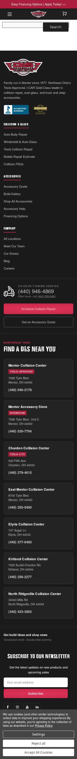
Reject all (38, 743)
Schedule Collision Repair (38, 309)
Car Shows (11, 253)
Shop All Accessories (18, 201)
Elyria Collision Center (26, 524)
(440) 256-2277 (20, 576)
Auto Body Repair (15, 134)
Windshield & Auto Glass (20, 141)
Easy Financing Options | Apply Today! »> (38, 4)
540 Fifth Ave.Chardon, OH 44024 (21, 463)
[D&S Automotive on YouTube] (27, 707)
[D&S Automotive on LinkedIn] (37, 707)
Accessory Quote (15, 186)
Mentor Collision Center (27, 365)
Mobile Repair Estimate (19, 156)
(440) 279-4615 (20, 472)
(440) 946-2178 (20, 389)
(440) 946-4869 (36, 291)
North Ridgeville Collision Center (34, 593)
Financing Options (16, 216)
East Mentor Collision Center (31, 489)
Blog (7, 261)
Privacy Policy (43, 725)
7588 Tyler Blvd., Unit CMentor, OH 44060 (23, 421)
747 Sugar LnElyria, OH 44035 (19, 532)
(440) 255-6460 (46, 296)
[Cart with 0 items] (64, 13)
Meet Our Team (14, 246)
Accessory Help (14, 208)
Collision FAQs (14, 164)
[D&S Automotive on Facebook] (7, 707)
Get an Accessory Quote (38, 322)
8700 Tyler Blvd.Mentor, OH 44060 (20, 497)
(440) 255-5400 (20, 507)
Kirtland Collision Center (28, 559)
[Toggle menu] (7, 11)
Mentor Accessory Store (27, 406)
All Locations (12, 238)
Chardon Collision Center (28, 448)
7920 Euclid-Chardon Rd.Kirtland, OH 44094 (24, 567)
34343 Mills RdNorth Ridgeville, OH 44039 (26, 602)
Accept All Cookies (38, 752)
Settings (38, 734)
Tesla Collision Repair (18, 149)
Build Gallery (12, 194)
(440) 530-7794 (20, 431)
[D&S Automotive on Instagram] (17, 707)
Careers (9, 268)
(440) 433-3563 (20, 611)
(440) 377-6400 (20, 541)
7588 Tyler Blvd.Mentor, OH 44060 (20, 380)
